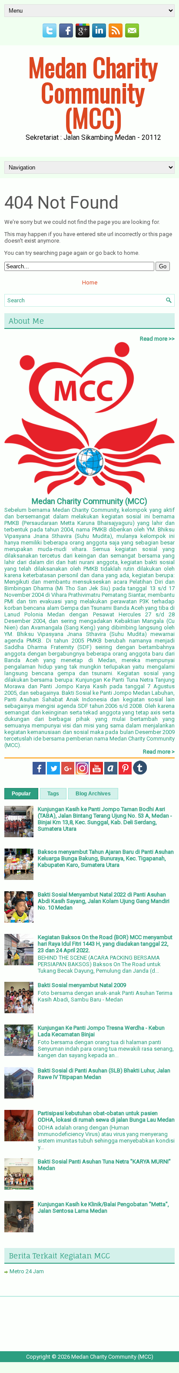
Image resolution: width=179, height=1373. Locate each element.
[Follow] (125, 772)
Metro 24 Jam (27, 1271)
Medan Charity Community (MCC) (93, 92)
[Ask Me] (110, 772)
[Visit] (140, 772)
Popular (21, 794)
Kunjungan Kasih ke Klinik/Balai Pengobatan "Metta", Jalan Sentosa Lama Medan (103, 1207)
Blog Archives (93, 794)
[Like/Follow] (39, 772)
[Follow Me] (53, 772)
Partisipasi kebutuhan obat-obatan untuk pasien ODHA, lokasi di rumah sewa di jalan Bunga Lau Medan (106, 1116)
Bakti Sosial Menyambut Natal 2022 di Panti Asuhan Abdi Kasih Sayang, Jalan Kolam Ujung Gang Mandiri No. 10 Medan (103, 901)
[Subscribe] (96, 772)
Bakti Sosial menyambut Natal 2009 (82, 985)
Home (89, 282)
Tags (53, 794)
